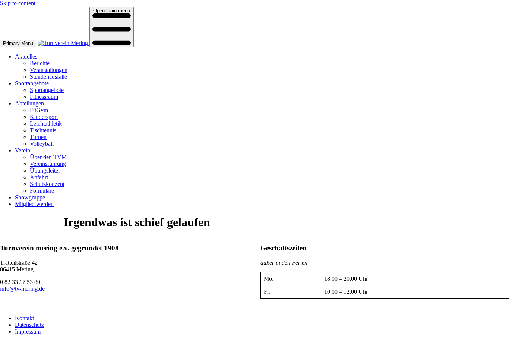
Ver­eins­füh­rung (48, 164)
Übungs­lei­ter (45, 170)
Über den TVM (48, 157)
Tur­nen (38, 137)
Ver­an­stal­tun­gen (48, 70)
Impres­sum (28, 331)
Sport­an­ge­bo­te (32, 83)
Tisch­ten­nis (43, 130)
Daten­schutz (29, 325)
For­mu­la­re (42, 190)
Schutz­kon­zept (47, 184)
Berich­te (40, 63)
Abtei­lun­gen (29, 103)
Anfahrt (39, 177)
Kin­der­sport (44, 117)
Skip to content (17, 3)
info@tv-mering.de (22, 288)
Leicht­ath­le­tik (46, 123)
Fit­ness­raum (44, 97)
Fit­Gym (39, 110)
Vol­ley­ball (42, 143)
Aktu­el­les (26, 56)
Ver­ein (22, 150)
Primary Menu (18, 43)
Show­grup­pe (30, 197)
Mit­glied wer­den (34, 204)
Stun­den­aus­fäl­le (48, 76)
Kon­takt (24, 318)
